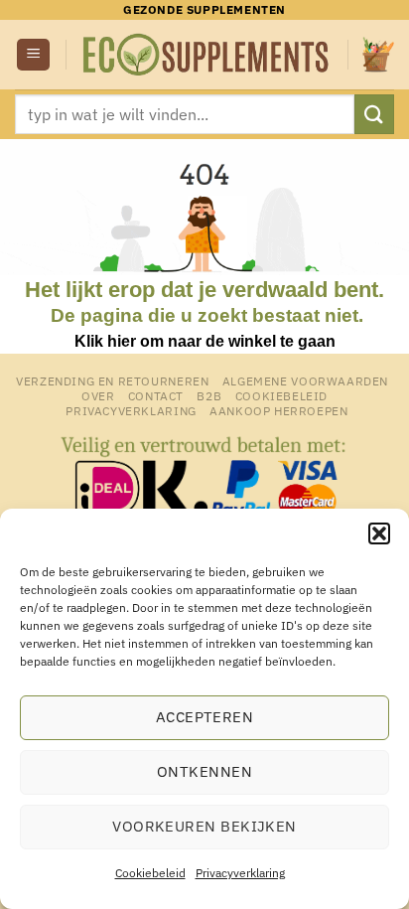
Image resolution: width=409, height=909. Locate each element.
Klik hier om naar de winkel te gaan (205, 341)
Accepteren (205, 716)
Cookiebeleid (150, 872)
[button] (379, 533)
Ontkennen (204, 771)
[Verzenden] (374, 113)
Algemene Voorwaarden (305, 380)
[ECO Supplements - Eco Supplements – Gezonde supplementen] (207, 54)
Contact (156, 395)
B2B (209, 395)
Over (97, 395)
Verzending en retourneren (112, 380)
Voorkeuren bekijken (204, 826)
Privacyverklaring (240, 872)
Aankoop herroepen (278, 410)
